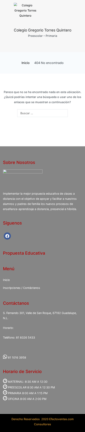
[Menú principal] (42, 45)
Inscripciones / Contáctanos (21, 287)
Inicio (6, 280)
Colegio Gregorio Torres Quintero (42, 30)
